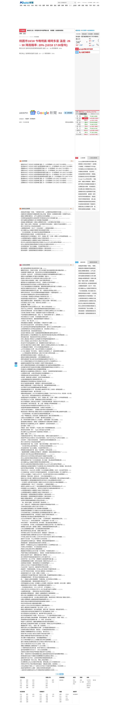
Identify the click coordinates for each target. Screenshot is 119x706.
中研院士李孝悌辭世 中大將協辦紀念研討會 (34, 547)
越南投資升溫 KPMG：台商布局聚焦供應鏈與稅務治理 (36, 658)
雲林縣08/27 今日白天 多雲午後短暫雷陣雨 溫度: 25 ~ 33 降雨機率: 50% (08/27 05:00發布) (47, 166)
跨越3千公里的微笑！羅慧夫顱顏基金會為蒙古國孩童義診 (37, 621)
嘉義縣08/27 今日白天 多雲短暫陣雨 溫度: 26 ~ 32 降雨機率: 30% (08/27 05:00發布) (45, 168)
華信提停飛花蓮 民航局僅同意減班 (31, 331)
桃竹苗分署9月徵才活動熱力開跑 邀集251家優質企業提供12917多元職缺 (42, 345)
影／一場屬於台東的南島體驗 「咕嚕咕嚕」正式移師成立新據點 (39, 579)
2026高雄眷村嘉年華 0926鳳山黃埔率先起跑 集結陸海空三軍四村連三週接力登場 (45, 597)
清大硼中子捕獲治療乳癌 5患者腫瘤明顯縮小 (34, 637)
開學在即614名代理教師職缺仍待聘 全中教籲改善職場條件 (38, 627)
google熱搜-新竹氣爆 (86, 49)
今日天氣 (78, 34)
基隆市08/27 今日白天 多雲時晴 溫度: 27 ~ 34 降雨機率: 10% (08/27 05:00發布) (43, 164)
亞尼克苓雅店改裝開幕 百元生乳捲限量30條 (34, 468)
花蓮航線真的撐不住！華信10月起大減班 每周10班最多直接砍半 (40, 436)
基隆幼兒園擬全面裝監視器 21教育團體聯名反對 (35, 357)
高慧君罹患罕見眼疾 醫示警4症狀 (31, 391)
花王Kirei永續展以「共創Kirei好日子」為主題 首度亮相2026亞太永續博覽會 (43, 474)
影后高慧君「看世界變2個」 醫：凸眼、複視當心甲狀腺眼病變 (39, 403)
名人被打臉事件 (84, 52)
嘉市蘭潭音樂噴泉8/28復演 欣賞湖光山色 (33, 355)
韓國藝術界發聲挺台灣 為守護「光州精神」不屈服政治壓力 (38, 551)
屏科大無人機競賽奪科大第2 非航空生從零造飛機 (35, 595)
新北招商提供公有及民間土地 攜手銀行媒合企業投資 (36, 613)
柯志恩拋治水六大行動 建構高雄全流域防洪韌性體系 (36, 399)
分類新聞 (22, 677)
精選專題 (61, 680)
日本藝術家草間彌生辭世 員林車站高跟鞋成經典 (34, 294)
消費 (79, 5)
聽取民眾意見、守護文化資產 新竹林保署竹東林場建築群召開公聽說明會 (42, 270)
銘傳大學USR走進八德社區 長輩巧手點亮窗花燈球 (35, 633)
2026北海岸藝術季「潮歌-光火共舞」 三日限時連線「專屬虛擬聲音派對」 (42, 518)
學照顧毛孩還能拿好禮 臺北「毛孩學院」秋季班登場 (36, 450)
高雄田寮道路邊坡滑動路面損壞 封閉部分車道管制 (36, 407)
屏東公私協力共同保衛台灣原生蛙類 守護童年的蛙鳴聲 (36, 456)
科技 (40, 5)
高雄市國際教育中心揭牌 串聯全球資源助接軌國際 (36, 668)
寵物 (33, 680)
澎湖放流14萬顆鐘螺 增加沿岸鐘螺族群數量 (33, 369)
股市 (79, 2)
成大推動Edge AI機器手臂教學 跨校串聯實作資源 (91, 288)
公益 (67, 698)
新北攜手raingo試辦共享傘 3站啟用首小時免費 (34, 432)
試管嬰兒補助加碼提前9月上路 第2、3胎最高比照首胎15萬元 (39, 290)
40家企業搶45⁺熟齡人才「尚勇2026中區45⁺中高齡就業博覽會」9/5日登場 (42, 666)
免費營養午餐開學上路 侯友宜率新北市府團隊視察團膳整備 (38, 272)
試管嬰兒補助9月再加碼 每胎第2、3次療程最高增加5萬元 (38, 629)
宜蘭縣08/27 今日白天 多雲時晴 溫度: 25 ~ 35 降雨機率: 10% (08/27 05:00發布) (43, 182)
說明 (94, 2)
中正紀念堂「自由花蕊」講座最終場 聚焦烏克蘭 (34, 567)
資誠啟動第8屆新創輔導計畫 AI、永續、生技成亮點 (36, 619)
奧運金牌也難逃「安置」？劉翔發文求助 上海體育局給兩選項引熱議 (97, 266)
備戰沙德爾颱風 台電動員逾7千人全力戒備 (33, 645)
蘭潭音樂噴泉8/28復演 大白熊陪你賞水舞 (89, 293)
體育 (66, 5)
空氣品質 (84, 34)
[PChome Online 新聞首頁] (40, 3)
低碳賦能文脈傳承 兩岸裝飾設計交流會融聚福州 (35, 563)
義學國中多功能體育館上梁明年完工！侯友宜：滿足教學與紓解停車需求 (41, 371)
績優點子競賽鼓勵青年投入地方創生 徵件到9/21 (35, 631)
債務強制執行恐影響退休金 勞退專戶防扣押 (33, 381)
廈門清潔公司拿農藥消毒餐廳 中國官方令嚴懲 (90, 184)
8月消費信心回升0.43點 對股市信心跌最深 (33, 302)
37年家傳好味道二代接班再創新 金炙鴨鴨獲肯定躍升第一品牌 (38, 512)
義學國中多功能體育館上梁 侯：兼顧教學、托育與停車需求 (38, 423)
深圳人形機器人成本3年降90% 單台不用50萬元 (34, 341)
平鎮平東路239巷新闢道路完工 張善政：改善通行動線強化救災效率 (41, 553)
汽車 (90, 5)
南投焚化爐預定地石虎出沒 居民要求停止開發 (34, 288)
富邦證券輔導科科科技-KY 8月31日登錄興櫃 (34, 650)
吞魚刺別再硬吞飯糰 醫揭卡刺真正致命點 (33, 500)
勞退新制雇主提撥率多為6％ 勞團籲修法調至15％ (35, 298)
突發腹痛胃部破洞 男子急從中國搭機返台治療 (34, 577)
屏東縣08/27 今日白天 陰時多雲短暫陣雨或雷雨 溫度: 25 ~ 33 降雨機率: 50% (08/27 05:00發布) (48, 176)
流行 (33, 687)
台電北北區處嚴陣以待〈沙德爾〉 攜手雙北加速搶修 (36, 417)
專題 (25, 5)
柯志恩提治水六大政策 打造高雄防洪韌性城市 (34, 316)
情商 (33, 682)
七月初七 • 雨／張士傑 (27, 321)
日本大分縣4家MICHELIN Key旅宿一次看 (33, 643)
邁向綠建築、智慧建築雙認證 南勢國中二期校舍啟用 (92, 311)
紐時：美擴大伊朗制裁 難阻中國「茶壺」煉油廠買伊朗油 (94, 181)
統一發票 (82, 682)
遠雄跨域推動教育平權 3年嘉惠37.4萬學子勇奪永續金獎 (37, 363)
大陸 (98, 5)
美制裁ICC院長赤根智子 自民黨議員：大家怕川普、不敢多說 (95, 164)
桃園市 (27, 118)
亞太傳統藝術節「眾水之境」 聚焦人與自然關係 (34, 660)
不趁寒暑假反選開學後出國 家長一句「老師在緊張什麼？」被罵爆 (40, 314)
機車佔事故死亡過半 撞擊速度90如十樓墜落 (34, 555)
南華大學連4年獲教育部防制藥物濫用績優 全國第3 (35, 601)
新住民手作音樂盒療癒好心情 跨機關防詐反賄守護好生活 (38, 343)
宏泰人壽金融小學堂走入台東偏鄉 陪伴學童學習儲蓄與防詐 (38, 339)
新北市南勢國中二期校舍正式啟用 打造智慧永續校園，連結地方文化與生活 (43, 401)
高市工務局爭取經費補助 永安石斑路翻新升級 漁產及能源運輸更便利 (40, 365)
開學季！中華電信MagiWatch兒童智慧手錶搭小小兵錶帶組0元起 (39, 545)
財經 (36, 5)
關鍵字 (75, 691)
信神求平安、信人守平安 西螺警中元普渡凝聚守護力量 (37, 559)
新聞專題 (61, 677)
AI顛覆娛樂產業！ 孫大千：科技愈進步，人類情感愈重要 (93, 286)
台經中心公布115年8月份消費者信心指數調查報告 (35, 605)
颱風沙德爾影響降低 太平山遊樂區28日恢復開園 (91, 271)
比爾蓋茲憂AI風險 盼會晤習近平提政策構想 (90, 186)
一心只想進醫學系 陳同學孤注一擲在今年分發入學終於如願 (38, 353)
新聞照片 (42, 691)
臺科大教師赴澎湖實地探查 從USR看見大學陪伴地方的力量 (38, 641)
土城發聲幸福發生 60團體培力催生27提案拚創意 (91, 298)
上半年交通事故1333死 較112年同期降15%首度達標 (36, 349)
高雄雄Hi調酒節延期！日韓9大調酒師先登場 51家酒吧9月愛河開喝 (96, 278)
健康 (59, 5)
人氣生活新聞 (93, 158)
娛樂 (62, 5)
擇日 (74, 683)
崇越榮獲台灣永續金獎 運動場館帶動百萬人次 (34, 516)
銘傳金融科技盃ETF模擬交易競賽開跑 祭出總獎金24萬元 (37, 656)
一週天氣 (89, 682)
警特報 (94, 680)
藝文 (67, 696)
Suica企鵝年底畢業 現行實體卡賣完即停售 (89, 161)
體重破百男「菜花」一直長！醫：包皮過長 (33, 625)
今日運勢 (84, 30)
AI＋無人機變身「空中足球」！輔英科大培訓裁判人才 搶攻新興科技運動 (42, 351)
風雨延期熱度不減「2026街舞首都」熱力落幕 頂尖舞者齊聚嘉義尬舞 (41, 460)
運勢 (51, 5)
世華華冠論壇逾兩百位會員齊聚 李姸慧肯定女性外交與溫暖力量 (95, 273)
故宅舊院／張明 (25, 425)
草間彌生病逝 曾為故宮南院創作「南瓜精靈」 (34, 375)
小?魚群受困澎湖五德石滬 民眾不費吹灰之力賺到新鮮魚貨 (38, 648)
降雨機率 (32, 118)
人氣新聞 (80, 158)
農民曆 (77, 30)
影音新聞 (22, 691)
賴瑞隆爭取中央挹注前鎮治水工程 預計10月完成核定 (36, 306)
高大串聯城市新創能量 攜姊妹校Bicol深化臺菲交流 (35, 557)
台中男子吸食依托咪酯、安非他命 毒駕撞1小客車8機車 (37, 571)
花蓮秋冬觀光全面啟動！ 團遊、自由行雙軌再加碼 (35, 280)
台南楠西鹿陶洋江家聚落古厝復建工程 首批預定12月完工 (38, 329)
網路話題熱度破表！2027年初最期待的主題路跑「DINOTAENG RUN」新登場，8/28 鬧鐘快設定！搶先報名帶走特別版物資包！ (58, 393)
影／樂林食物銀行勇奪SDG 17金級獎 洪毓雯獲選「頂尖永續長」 (40, 419)
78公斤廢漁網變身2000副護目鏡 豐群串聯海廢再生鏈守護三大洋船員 (41, 286)
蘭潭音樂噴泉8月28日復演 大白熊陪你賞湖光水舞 (35, 284)
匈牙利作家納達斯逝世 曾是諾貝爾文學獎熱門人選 (92, 196)
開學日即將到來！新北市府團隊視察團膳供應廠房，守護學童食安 (40, 292)
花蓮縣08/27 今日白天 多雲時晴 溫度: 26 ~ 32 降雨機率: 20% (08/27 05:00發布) (43, 180)
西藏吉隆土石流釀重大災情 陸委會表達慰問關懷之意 (93, 206)
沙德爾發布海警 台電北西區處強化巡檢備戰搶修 (35, 373)
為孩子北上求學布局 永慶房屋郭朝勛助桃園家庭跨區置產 (38, 308)
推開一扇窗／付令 (26, 434)
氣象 (88, 677)
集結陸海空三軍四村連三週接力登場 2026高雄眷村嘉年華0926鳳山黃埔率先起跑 (44, 411)
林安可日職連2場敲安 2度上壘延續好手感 (90, 199)
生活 (70, 5)
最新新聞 (80, 262)
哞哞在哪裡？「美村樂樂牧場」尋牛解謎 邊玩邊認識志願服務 (39, 522)
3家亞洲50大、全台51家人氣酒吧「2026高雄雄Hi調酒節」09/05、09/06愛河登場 (44, 470)
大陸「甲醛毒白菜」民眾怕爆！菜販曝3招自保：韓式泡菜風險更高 (40, 415)
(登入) (97, 2)
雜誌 (86, 5)
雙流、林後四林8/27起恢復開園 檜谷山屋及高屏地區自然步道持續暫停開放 (42, 654)
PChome (85, 2)
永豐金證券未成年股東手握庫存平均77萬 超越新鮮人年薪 (37, 611)
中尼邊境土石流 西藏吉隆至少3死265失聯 (89, 169)
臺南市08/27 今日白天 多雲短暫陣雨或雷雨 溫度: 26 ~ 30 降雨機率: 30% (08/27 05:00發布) (47, 172)
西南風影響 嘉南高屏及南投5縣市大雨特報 (33, 543)
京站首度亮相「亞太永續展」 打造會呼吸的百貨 (91, 308)
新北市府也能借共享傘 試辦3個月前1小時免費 (34, 325)
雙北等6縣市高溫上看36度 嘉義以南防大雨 (33, 530)
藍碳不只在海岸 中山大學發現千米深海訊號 (34, 539)
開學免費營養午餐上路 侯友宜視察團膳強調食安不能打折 (37, 359)
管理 (60, 700)
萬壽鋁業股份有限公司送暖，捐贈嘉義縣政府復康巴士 (36, 585)
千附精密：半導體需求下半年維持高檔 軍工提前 (91, 166)
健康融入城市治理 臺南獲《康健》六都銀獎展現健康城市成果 (39, 526)
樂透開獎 (96, 34)
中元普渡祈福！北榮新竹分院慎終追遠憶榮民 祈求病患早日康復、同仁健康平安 (44, 472)
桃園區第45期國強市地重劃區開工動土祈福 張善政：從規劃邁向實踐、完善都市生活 (45, 214)
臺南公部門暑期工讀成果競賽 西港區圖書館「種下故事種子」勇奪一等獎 (42, 617)
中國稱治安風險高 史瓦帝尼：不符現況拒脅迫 (91, 171)
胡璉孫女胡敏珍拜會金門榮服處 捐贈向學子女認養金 (36, 652)
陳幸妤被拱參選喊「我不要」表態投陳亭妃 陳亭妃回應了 (44, 30)
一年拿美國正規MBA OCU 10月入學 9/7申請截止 (36, 587)
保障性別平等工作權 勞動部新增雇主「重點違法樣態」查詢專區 (39, 664)
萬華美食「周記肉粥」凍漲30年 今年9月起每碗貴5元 (36, 476)
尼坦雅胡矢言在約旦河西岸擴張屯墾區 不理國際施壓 (93, 176)
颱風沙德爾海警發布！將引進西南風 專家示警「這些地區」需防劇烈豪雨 (42, 609)
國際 (43, 5)
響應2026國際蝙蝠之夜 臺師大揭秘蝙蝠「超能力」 (35, 276)
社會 (32, 5)
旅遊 (83, 5)
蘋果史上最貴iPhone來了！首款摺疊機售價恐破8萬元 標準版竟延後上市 (41, 486)
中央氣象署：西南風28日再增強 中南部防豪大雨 (35, 296)
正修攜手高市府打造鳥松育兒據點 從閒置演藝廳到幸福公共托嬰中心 (40, 367)
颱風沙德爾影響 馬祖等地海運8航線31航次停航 (34, 635)
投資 (60, 698)
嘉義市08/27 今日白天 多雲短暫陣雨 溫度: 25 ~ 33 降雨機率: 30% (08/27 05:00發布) (45, 170)
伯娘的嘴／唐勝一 (26, 304)
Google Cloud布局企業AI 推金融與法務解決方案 (92, 179)
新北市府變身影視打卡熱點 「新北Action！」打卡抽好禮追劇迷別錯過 (41, 615)
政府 (94, 5)
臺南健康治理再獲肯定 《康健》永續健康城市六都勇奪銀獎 (38, 593)
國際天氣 (89, 685)
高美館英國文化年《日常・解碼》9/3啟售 (33, 573)
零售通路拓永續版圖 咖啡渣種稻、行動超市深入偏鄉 (36, 323)
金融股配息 (90, 30)
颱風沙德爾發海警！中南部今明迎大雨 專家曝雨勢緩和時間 (38, 385)
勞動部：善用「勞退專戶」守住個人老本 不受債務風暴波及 (38, 427)
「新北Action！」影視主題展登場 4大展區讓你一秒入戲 (37, 520)
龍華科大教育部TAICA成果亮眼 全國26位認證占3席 (36, 278)
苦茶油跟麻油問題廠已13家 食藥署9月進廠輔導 (91, 276)
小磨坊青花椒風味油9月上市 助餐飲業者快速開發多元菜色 (37, 670)
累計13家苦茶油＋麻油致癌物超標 (87, 283)
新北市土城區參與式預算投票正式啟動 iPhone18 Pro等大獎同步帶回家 (41, 242)
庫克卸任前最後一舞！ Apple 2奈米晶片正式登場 (35, 430)
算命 (74, 680)
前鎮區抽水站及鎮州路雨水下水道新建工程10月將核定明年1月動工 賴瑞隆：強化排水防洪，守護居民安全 (51, 466)
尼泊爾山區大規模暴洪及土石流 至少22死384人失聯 (92, 189)
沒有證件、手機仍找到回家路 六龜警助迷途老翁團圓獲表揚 (38, 440)
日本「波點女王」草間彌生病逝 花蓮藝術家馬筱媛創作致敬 (38, 504)
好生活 (67, 694)
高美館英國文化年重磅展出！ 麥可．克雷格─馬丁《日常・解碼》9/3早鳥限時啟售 (44, 236)
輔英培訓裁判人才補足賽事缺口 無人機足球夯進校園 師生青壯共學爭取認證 (42, 335)
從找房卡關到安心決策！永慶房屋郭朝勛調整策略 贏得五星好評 (39, 333)
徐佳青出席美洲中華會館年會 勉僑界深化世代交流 (35, 405)
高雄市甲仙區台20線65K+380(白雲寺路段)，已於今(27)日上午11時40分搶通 (43, 438)
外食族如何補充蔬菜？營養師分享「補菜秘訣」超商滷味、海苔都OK (96, 204)
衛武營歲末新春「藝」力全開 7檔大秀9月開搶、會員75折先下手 (40, 444)
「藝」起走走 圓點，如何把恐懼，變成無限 (33, 502)
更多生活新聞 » (69, 122)
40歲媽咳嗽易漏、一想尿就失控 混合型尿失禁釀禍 (35, 591)
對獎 (81, 677)
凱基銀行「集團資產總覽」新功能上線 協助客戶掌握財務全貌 (38, 569)
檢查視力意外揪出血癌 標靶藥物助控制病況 (33, 454)
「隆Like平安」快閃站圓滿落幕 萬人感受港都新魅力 (36, 395)
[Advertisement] (47, 137)
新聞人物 (48, 677)
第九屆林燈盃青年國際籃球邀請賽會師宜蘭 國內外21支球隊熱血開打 (41, 327)
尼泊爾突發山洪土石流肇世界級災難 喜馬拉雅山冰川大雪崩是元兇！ (41, 662)
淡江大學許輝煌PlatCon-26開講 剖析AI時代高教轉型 (36, 639)
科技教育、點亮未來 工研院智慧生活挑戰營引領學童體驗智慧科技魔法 (41, 274)
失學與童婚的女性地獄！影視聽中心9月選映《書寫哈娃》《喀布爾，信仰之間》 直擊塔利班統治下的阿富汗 (51, 583)
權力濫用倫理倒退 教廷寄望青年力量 (31, 268)
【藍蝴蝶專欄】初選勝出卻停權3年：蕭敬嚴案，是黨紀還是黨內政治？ (41, 452)
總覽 (60, 694)
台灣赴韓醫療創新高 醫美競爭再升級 (31, 379)
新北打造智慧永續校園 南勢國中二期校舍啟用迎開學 (36, 383)
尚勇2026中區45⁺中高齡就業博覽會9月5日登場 (34, 565)
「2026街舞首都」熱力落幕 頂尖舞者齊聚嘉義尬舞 (92, 291)
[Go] (75, 2)
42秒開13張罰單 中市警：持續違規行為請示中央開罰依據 (37, 312)
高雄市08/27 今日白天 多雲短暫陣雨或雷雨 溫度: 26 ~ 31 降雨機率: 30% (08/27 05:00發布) (47, 174)
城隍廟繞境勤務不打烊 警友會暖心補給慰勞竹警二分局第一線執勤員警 (41, 389)
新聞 (21, 33)
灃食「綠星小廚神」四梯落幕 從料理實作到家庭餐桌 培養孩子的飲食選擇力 (44, 224)
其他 (33, 696)
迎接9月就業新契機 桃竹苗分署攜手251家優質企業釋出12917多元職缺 (41, 310)
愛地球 (67, 700)
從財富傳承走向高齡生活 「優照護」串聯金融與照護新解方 (38, 541)
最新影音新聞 (93, 262)
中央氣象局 (36, 36)
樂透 (81, 680)
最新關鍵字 (75, 694)
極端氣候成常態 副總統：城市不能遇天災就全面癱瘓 (93, 194)
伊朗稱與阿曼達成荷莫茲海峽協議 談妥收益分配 (91, 201)
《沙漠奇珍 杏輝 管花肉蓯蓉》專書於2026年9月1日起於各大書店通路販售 (42, 482)
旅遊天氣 (89, 683)
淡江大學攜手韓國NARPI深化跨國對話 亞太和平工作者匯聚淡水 (39, 361)
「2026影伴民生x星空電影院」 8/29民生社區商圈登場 (36, 446)
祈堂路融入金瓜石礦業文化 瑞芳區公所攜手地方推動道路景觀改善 (40, 488)
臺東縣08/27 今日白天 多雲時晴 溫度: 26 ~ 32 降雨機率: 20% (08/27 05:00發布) (43, 178)
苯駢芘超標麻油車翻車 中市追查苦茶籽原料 (90, 209)
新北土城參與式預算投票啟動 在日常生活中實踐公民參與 (93, 306)
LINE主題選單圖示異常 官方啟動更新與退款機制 (35, 528)
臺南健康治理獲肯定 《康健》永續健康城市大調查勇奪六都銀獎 (39, 421)
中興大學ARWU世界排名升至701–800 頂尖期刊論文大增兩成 (38, 589)
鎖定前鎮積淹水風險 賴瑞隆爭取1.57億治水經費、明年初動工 (39, 300)
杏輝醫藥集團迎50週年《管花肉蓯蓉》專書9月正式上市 (37, 561)
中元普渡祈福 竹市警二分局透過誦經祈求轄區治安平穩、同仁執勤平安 (41, 524)
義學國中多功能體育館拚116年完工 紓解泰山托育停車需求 (38, 282)
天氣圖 (88, 687)
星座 (55, 5)
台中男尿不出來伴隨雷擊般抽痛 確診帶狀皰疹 (34, 387)
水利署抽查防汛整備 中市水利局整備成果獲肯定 (35, 347)
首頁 (21, 5)
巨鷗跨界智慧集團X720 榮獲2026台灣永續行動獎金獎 (36, 510)
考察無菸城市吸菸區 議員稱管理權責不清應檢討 (35, 318)
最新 (21, 680)
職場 (47, 5)
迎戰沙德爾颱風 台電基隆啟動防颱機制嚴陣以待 (34, 599)
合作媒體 (90, 2)
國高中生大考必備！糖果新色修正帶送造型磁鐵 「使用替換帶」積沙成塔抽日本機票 (45, 478)
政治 (28, 5)
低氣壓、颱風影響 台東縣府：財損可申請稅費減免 (35, 377)
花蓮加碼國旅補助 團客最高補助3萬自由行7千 (34, 581)
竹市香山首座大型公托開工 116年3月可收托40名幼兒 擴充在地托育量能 (41, 536)
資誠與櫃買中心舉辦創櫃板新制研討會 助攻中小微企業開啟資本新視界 (41, 480)
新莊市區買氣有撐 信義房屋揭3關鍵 (31, 603)
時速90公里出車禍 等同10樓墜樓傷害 (31, 549)
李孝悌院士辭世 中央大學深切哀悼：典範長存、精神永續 (37, 532)
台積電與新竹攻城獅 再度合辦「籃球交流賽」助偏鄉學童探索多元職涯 (41, 575)
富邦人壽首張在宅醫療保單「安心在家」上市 (34, 607)
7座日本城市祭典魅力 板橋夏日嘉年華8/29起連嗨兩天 (37, 409)
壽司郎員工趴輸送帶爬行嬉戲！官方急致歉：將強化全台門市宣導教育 (41, 623)
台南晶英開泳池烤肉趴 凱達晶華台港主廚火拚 (91, 174)
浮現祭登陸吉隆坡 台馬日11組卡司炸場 (32, 506)
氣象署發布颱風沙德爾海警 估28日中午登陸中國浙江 (36, 534)
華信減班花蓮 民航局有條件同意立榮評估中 (34, 337)
